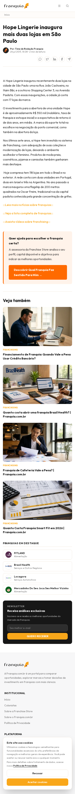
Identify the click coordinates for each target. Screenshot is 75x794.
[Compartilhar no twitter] (47, 59)
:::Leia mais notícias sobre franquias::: (28, 205)
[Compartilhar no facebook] (62, 59)
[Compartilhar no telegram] (69, 59)
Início (7, 14)
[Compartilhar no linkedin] (55, 59)
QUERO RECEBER (37, 636)
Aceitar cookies (37, 782)
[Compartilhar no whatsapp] (40, 59)
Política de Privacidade (17, 723)
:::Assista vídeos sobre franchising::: (26, 221)
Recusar (37, 773)
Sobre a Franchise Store (18, 711)
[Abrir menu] (59, 6)
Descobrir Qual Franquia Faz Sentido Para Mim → (34, 272)
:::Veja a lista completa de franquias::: (28, 213)
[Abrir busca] (67, 6)
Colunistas (10, 705)
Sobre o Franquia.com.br (18, 717)
